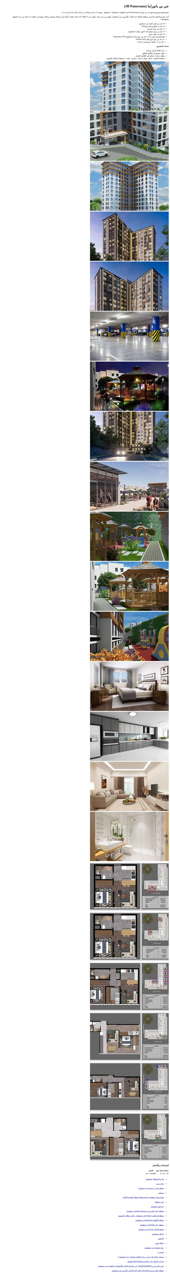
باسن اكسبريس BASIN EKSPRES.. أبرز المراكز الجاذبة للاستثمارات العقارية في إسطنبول (131, 1266)
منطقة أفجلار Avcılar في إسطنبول (151, 1229)
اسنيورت (160, 1252)
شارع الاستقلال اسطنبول (155, 1179)
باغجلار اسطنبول (158, 1234)
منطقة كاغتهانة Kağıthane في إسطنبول (149, 1220)
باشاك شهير (159, 1243)
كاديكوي (161, 1239)
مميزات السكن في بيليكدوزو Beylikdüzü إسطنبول (145, 1261)
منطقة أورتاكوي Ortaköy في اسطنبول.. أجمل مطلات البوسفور (141, 1216)
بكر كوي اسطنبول (157, 1207)
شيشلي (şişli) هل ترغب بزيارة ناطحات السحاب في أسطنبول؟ (141, 1257)
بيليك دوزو (160, 1184)
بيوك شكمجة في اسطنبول (154, 1248)
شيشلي (161, 1193)
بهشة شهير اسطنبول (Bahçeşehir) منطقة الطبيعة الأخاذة (143, 1197)
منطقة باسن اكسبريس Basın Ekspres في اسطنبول (145, 1211)
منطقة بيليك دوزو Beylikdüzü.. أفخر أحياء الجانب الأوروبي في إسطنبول (138, 1271)
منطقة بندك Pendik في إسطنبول (152, 1225)
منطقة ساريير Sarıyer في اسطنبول (151, 1188)
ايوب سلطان (159, 1202)
